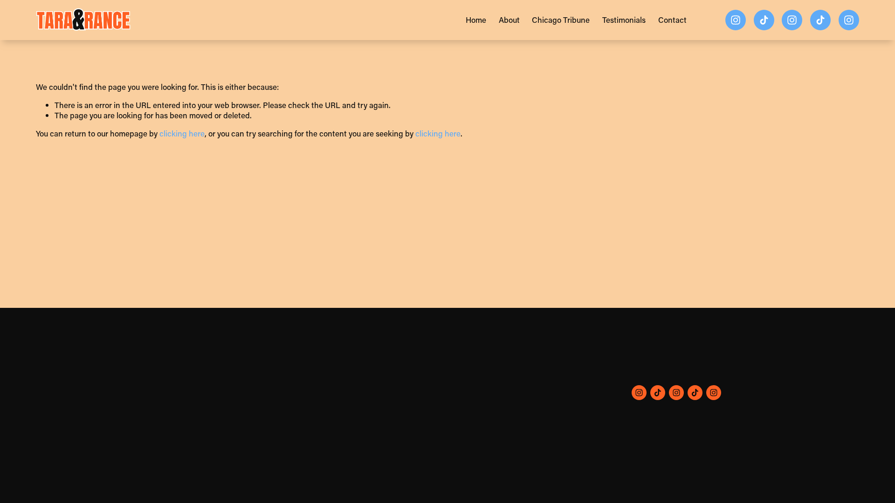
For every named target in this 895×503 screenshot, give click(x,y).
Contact (672, 19)
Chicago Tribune (561, 19)
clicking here (182, 133)
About (509, 19)
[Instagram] (735, 20)
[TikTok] (764, 20)
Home (476, 19)
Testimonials (624, 19)
